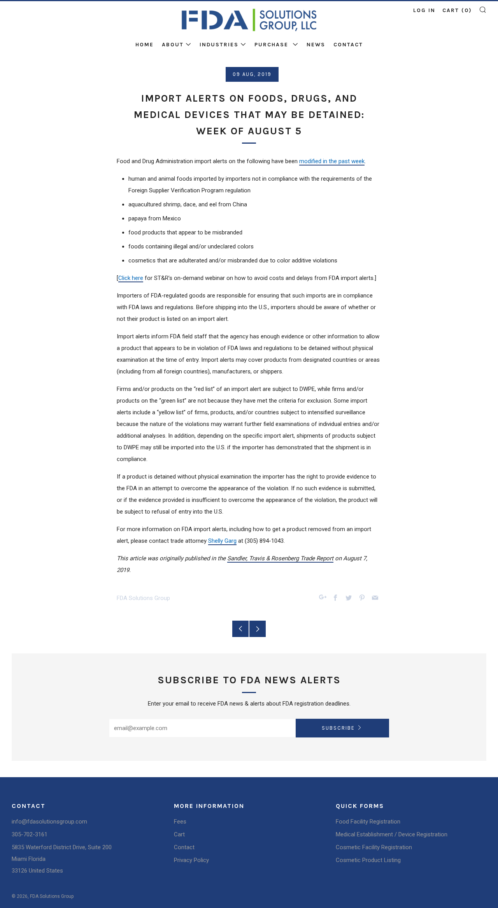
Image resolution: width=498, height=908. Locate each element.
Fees (180, 821)
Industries (219, 44)
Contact (348, 44)
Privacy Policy (191, 860)
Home (144, 44)
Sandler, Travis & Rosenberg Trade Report (280, 558)
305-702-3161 (29, 834)
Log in (424, 10)
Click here (130, 278)
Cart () (457, 10)
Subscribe (338, 728)
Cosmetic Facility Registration (374, 847)
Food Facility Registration (368, 821)
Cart (179, 834)
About (173, 44)
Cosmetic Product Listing (368, 860)
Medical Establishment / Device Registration (391, 834)
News (316, 44)
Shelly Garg (222, 540)
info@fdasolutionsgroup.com (49, 821)
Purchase (272, 44)
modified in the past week (332, 161)
